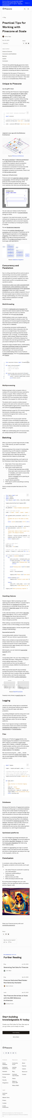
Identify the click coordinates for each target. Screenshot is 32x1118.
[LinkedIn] (6, 1053)
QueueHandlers (6, 729)
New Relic (12, 841)
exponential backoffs (8, 106)
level (24, 742)
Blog (13, 1071)
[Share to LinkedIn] (26, 43)
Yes (6, 942)
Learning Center (14, 1068)
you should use (14, 93)
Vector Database (4, 1064)
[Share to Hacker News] (28, 43)
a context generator (24, 353)
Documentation (6, 1074)
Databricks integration (13, 227)
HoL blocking (22, 100)
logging (17, 739)
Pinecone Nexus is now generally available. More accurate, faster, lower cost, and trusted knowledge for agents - (12, 3)
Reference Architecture (18, 155)
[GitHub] (11, 1053)
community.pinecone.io (8, 925)
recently (6, 159)
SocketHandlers (16, 729)
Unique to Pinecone (7, 51)
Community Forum (15, 1064)
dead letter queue (14, 608)
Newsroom (24, 1071)
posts (13, 627)
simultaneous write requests (10, 727)
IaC (7, 161)
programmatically (23, 212)
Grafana (15, 839)
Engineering (5, 43)
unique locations (6, 749)
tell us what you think (10, 172)
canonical (9, 627)
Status (14, 1078)
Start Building (16, 1032)
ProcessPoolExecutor (15, 407)
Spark (4, 237)
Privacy (4, 1100)
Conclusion (5, 60)
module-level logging (20, 754)
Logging (4, 58)
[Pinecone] (7, 9)
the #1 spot (18, 65)
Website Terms (5, 1097)
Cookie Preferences (5, 1106)
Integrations (5, 1082)
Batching (4, 56)
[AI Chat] (24, 8)
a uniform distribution (20, 676)
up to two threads (18, 314)
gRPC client (24, 93)
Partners (24, 1066)
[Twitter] (3, 1053)
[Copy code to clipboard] (27, 112)
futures (7, 355)
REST (7, 102)
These (4, 627)
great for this (19, 695)
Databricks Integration (18, 259)
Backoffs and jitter (18, 691)
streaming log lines (19, 820)
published (12, 159)
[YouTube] (8, 1053)
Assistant (4, 1071)
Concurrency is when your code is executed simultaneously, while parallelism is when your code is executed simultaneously (15, 286)
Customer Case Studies (15, 1075)
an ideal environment (15, 239)
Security (4, 1080)
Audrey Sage (8, 36)
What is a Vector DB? (15, 1082)
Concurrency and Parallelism (9, 53)
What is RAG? (15, 1085)
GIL (16, 334)
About (23, 1063)
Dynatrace (18, 841)
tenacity (7, 616)
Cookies (4, 1103)
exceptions (15, 604)
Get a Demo (16, 1037)
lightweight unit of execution (17, 309)
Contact (24, 1074)
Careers (24, 1068)
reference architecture (22, 159)
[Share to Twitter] (23, 43)
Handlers (17, 749)
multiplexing (5, 97)
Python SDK (17, 95)
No (10, 942)
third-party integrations (11, 843)
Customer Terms (4, 1094)
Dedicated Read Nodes (5, 1068)
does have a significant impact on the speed (14, 346)
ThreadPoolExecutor (7, 353)
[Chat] (15, 1053)
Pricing (4, 1077)
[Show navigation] (28, 9)
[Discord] (13, 1053)
